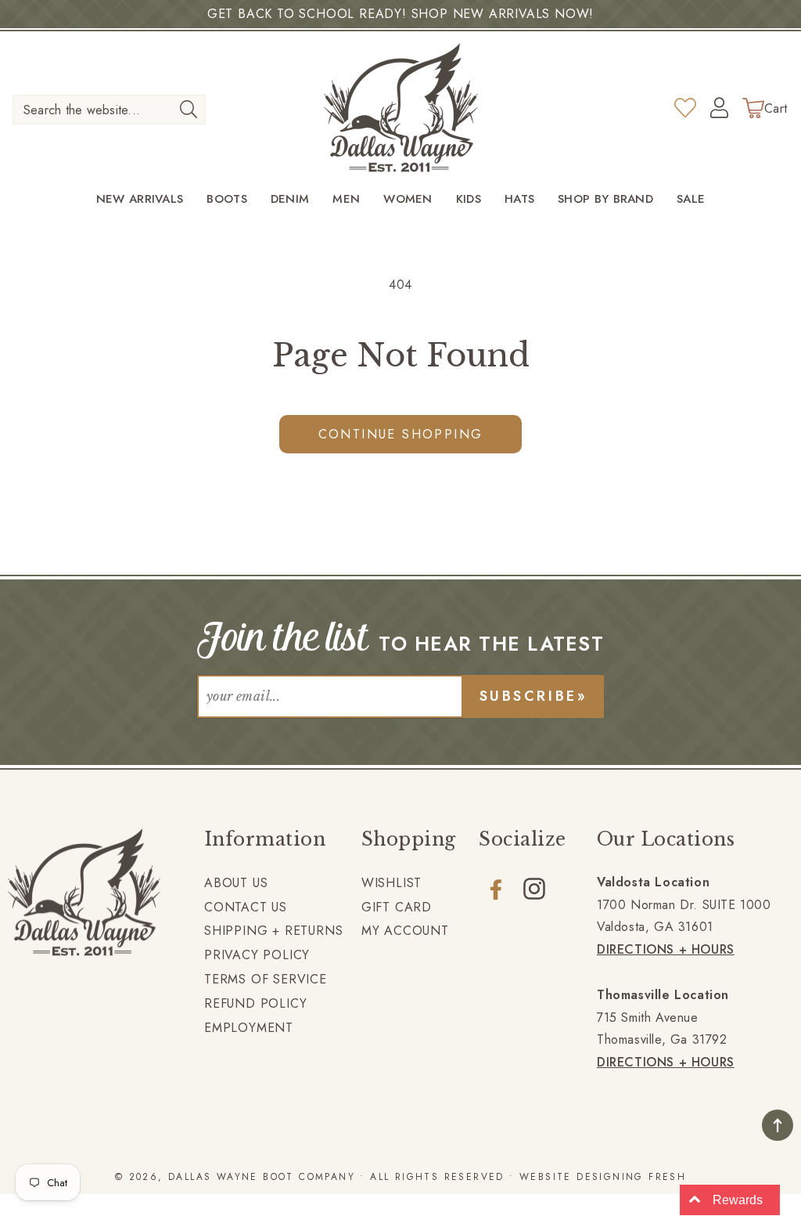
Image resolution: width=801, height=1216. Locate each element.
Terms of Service (265, 979)
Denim (290, 199)
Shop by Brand (605, 199)
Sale (691, 199)
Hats (519, 199)
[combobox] (109, 109)
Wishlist (391, 883)
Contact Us (245, 907)
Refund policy (255, 1003)
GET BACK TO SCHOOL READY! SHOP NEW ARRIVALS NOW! (400, 14)
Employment (248, 1028)
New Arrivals (140, 199)
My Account (405, 931)
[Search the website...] (189, 109)
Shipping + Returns (273, 931)
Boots (227, 199)
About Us (236, 883)
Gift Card (396, 907)
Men (346, 199)
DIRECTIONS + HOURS (666, 949)
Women (408, 199)
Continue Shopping (400, 434)
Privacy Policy (257, 955)
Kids (468, 199)
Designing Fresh (631, 1177)
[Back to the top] (777, 1125)
